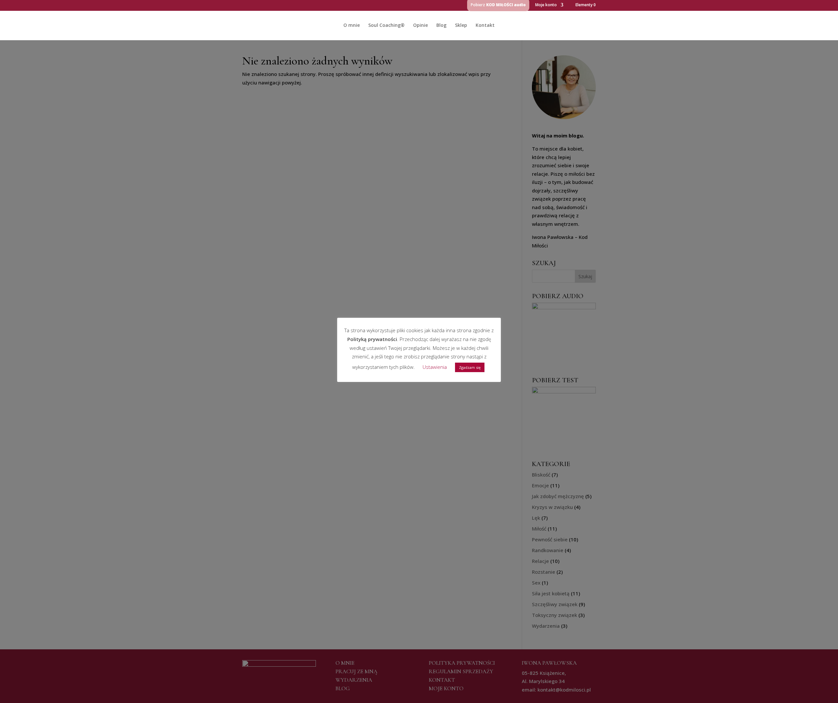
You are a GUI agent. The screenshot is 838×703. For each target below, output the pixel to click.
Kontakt (485, 25)
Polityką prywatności (372, 339)
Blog (441, 25)
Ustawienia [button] (435, 367)
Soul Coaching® (386, 25)
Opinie (420, 25)
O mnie (351, 25)
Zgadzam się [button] (470, 367)
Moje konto (546, 5)
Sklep (461, 25)
